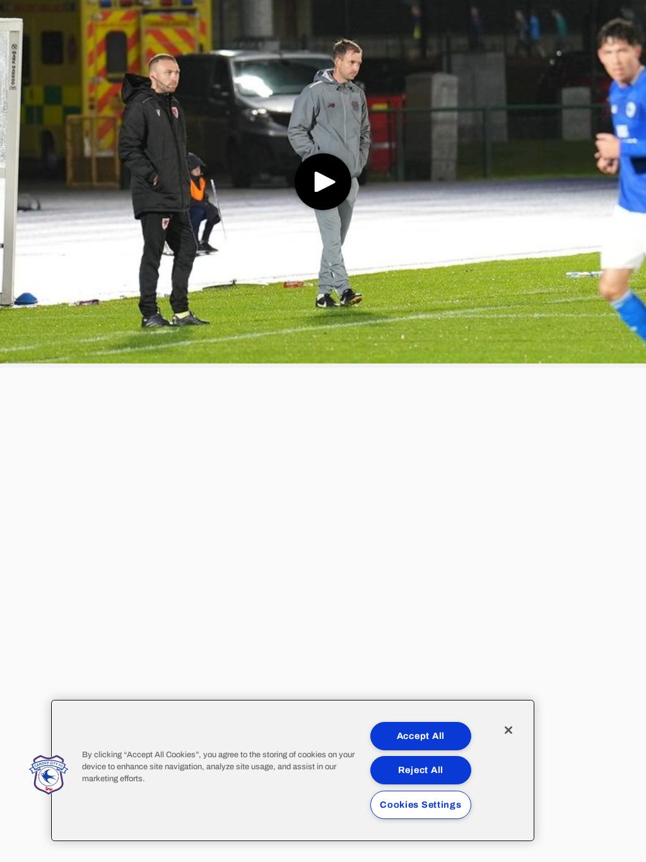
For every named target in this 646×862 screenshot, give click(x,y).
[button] (48, 775)
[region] (292, 770)
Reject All (420, 770)
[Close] (508, 730)
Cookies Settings (421, 805)
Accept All (421, 736)
